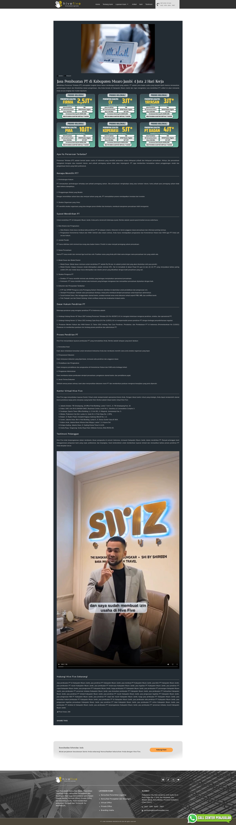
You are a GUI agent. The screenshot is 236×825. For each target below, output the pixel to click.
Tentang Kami (108, 4)
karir (141, 4)
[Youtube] (178, 780)
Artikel (134, 4)
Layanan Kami (121, 4)
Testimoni (148, 4)
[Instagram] (173, 780)
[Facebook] (163, 780)
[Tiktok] (168, 780)
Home (98, 4)
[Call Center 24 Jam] (158, 4)
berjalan (64, 445)
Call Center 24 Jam (165, 3)
